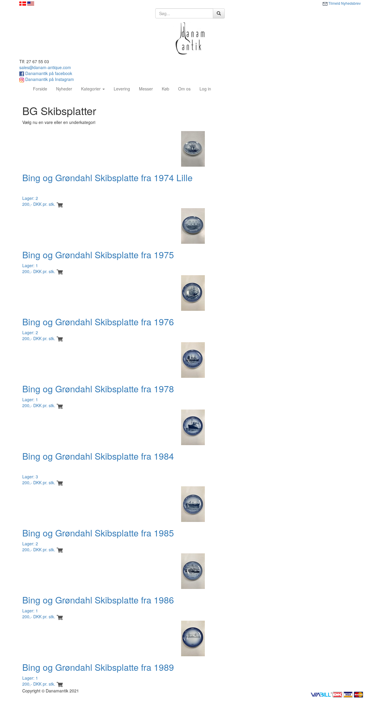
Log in (205, 89)
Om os (184, 89)
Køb (165, 89)
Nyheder (64, 89)
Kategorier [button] (91, 89)
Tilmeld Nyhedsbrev (344, 3)
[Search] (219, 13)
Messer (146, 89)
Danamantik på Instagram (49, 79)
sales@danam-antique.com (45, 67)
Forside (42, 88)
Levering (122, 89)
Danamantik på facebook (48, 73)
